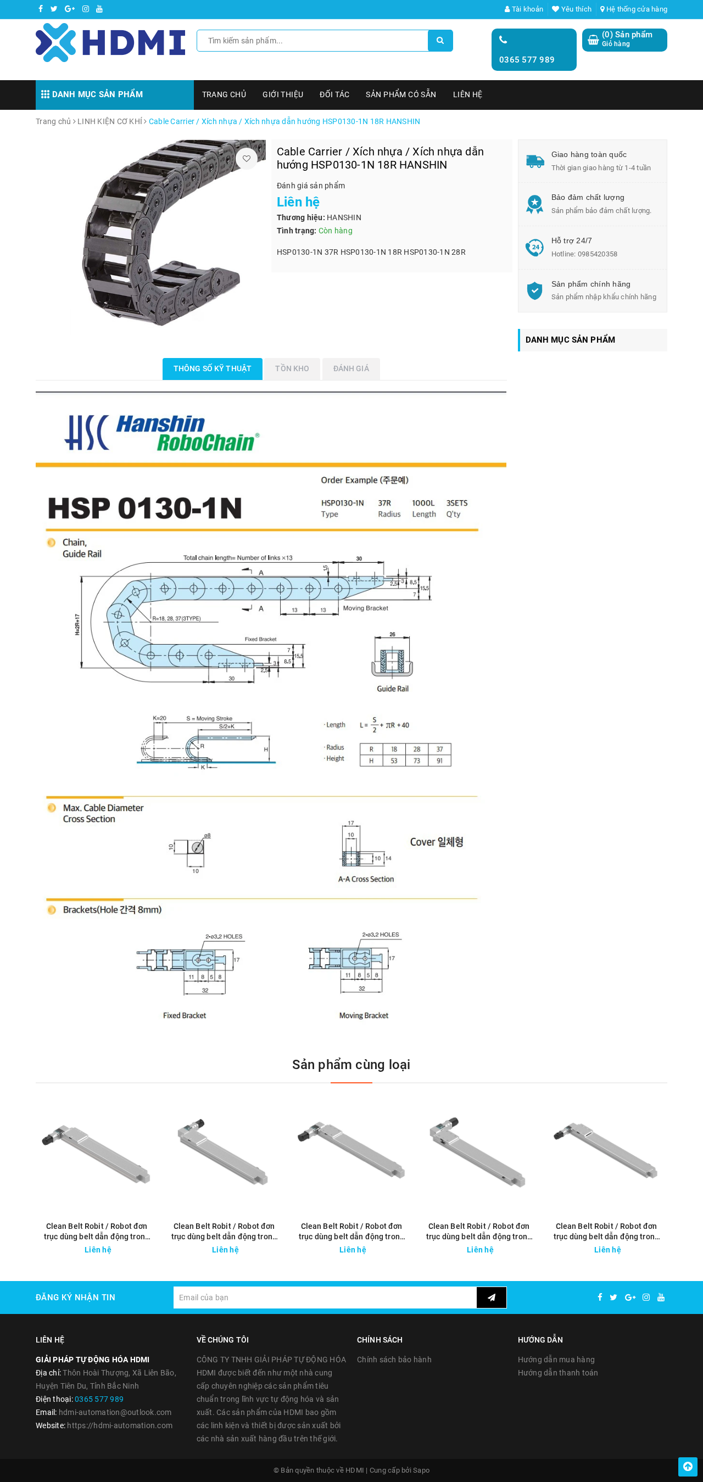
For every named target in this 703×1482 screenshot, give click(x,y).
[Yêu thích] (247, 159)
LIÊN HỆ (468, 94)
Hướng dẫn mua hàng (556, 1359)
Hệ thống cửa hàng (636, 9)
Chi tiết (116, 1247)
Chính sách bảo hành (394, 1359)
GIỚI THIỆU (283, 94)
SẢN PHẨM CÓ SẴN (401, 94)
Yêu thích (576, 9)
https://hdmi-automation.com (119, 1425)
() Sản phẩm (627, 39)
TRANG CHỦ (224, 94)
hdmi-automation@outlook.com (115, 1412)
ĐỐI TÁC (334, 94)
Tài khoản (526, 9)
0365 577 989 (527, 60)
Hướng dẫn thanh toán (558, 1372)
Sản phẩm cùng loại (351, 1064)
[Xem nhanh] (150, 1246)
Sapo (421, 1470)
